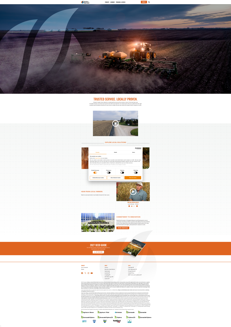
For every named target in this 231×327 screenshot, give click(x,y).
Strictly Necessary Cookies (98, 177)
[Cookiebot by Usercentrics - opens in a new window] (136, 148)
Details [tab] (115, 152)
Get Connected (84, 267)
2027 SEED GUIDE (99, 252)
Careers (106, 278)
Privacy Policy (131, 271)
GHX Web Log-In (108, 276)
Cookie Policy (98, 158)
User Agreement (132, 269)
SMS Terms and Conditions (134, 275)
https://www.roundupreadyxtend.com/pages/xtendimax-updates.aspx (137, 296)
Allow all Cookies (132, 177)
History (106, 267)
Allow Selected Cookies (115, 177)
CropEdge (107, 275)
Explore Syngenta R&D (123, 228)
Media (82, 269)
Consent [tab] (97, 152)
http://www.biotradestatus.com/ (108, 309)
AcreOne (107, 273)
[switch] (108, 173)
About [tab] (133, 152)
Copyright (130, 267)
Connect (144, 2)
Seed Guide (107, 271)
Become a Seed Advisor (110, 269)
